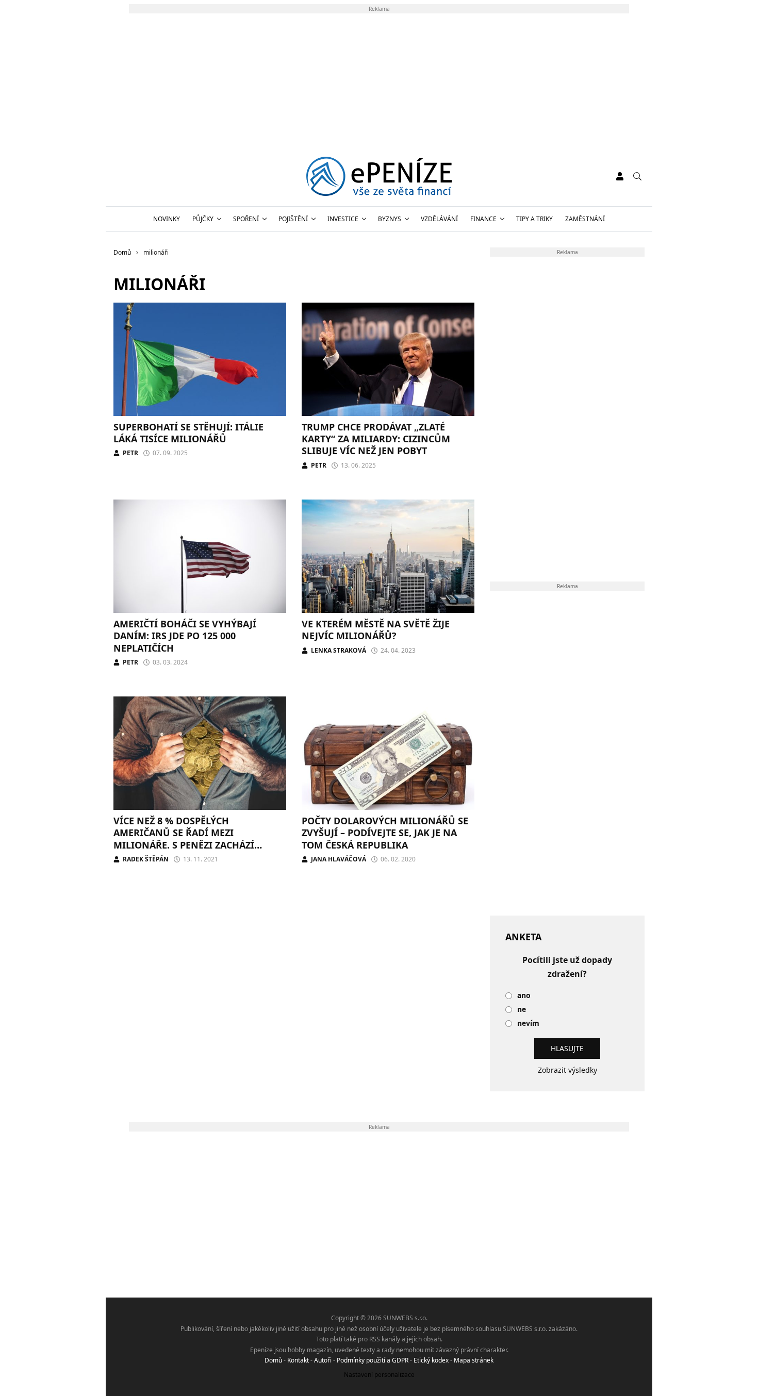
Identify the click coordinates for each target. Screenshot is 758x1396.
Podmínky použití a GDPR (372, 1360)
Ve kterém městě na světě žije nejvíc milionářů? (376, 630)
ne (521, 1009)
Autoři (323, 1360)
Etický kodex (431, 1360)
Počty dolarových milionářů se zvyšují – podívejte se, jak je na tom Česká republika (385, 833)
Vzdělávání (439, 218)
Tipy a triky (534, 218)
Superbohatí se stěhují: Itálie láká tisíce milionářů (188, 433)
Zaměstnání (585, 218)
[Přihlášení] (620, 176)
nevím (528, 1023)
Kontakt (298, 1360)
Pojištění (293, 218)
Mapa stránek (473, 1360)
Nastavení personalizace (379, 1374)
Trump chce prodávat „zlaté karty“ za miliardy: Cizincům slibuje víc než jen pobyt (376, 439)
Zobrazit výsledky (567, 1070)
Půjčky (202, 218)
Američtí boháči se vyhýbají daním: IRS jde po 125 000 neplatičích (184, 636)
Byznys (389, 218)
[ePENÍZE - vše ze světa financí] (379, 176)
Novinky (166, 218)
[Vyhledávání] (637, 176)
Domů (273, 1360)
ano (524, 995)
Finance (483, 218)
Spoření (246, 218)
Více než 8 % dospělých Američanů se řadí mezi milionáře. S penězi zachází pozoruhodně (183, 839)
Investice (342, 218)
